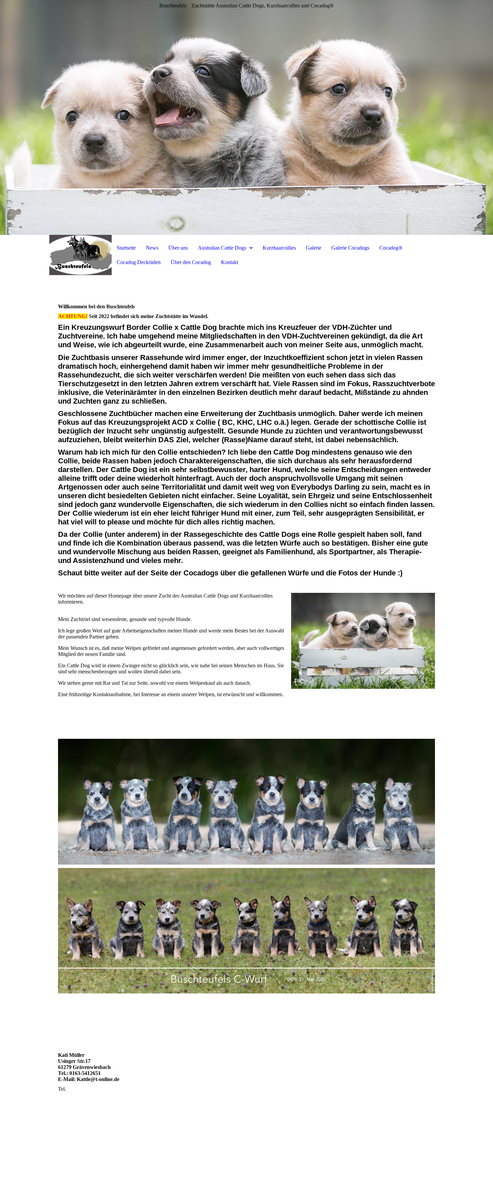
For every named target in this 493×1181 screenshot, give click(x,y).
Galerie (313, 248)
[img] (246, 117)
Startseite (126, 248)
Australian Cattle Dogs (222, 248)
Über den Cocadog (191, 262)
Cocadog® (390, 248)
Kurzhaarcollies (279, 248)
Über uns (178, 248)
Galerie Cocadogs (350, 248)
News (152, 248)
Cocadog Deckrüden (139, 262)
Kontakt (229, 262)
